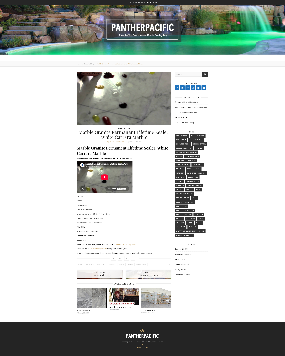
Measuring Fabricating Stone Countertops (191, 107)
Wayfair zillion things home (190, 231)
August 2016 (180, 259)
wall (190, 223)
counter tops (182, 144)
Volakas (130, 264)
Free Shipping (182, 165)
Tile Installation (184, 202)
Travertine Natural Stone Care (186, 102)
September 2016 (181, 254)
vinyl (201, 219)
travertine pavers (185, 210)
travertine (112, 264)
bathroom (181, 140)
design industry (184, 148)
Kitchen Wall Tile (181, 117)
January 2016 (180, 269)
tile (194, 198)
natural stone (101, 264)
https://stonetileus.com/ (115, 142)
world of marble (141, 264)
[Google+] (187, 87)
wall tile (180, 227)
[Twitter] (182, 87)
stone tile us (182, 198)
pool (198, 190)
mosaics (180, 185)
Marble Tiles (90, 264)
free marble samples (186, 161)
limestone (193, 177)
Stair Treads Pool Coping (184, 122)
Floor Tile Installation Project (186, 112)
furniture (198, 165)
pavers (189, 190)
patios (179, 190)
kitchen (180, 173)
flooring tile (192, 156)
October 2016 (180, 249)
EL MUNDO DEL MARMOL (186, 152)
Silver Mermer (84, 310)
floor (179, 156)
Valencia (190, 219)
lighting (180, 177)
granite (180, 169)
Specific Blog (89, 64)
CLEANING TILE (196, 140)
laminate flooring (196, 173)
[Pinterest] (198, 87)
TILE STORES (148, 310)
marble (80, 264)
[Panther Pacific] (142, 29)
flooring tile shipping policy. (126, 244)
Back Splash (182, 136)
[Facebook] (177, 87)
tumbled (121, 264)
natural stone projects (98, 249)
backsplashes (197, 136)
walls (199, 223)
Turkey (179, 219)
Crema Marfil (199, 144)
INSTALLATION (193, 169)
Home (79, 64)
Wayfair (192, 227)
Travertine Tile (183, 214)
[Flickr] (204, 87)
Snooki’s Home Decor (120, 307)
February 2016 (180, 264)
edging (199, 148)
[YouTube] (193, 87)
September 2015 (181, 274)
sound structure (184, 194)
